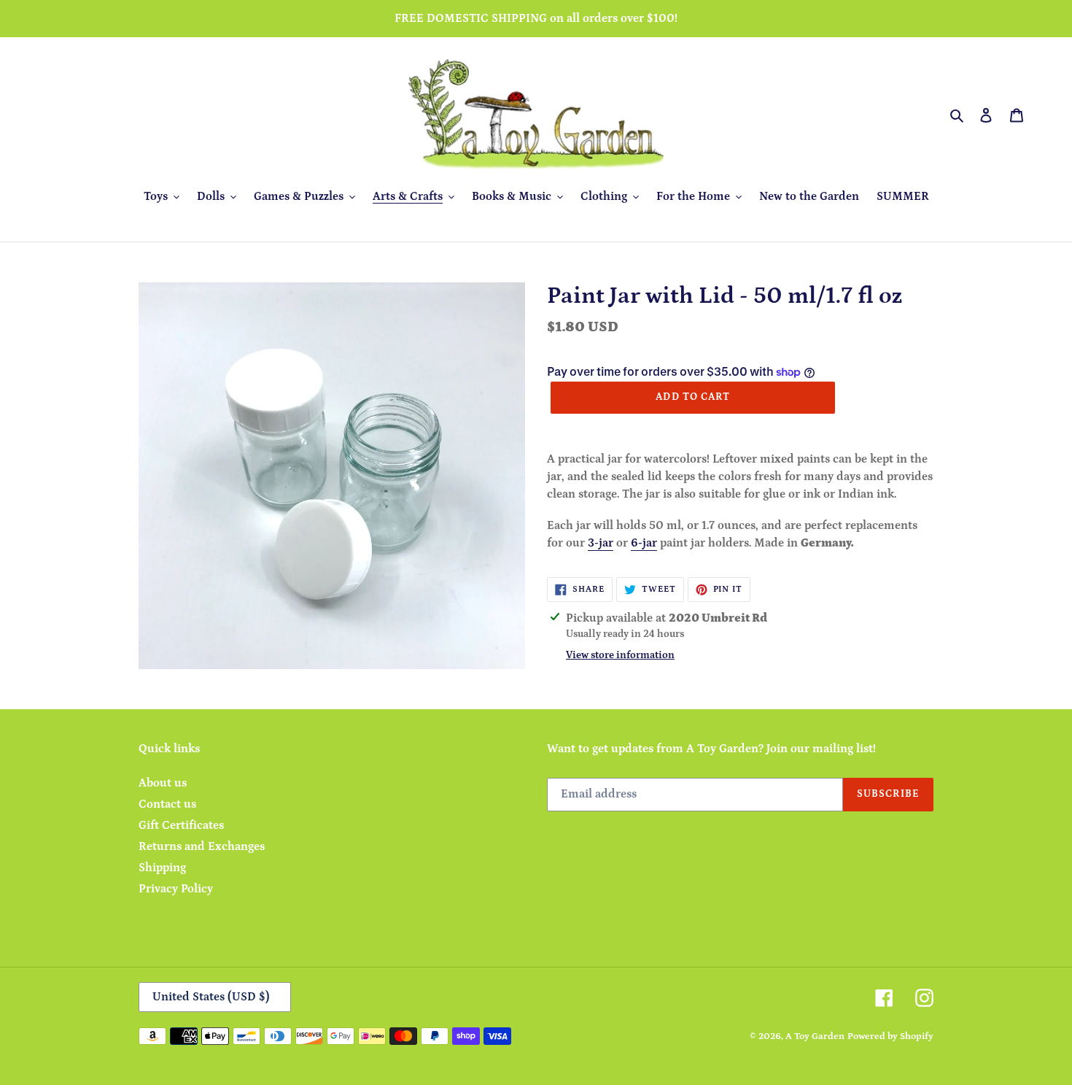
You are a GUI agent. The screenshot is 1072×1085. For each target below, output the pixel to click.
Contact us (167, 804)
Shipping (162, 867)
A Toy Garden (814, 1036)
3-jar (600, 542)
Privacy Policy (176, 888)
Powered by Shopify (890, 1036)
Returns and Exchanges (202, 846)
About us (163, 782)
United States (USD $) (211, 996)
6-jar (644, 542)
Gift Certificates (181, 825)
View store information (620, 655)
